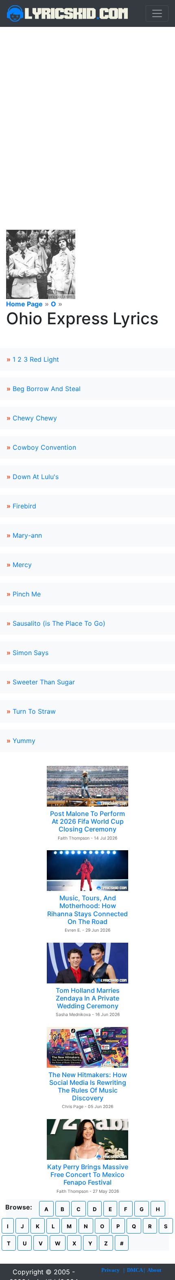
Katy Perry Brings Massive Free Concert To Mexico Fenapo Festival (87, 1174)
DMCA (134, 1270)
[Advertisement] (87, 118)
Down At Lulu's (36, 477)
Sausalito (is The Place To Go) (59, 623)
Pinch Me (27, 594)
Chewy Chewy (35, 418)
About (154, 1270)
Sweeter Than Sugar (44, 682)
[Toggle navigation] (157, 13)
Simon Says (30, 653)
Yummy (24, 741)
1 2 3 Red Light (36, 359)
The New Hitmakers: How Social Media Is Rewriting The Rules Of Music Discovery (87, 1086)
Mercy (22, 565)
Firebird (24, 506)
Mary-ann (27, 535)
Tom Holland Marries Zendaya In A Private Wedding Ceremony (88, 998)
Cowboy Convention (44, 447)
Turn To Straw (34, 711)
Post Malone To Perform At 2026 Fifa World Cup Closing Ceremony (87, 821)
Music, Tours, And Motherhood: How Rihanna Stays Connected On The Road (87, 910)
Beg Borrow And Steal (47, 389)
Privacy (110, 1270)
